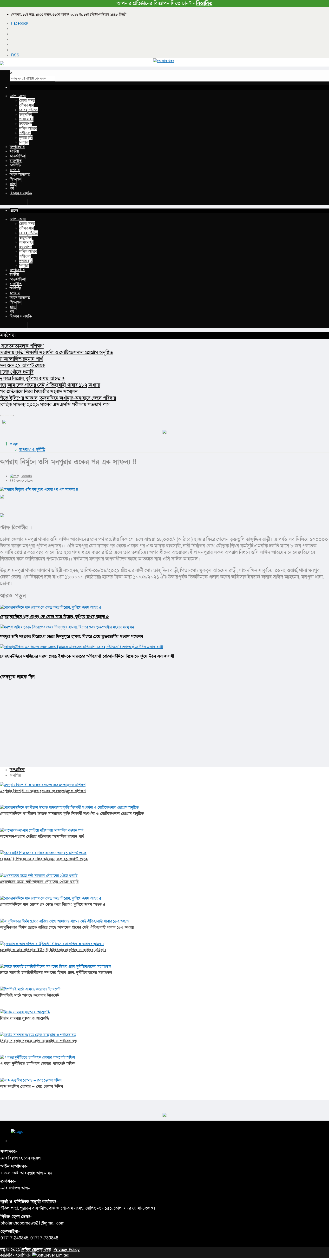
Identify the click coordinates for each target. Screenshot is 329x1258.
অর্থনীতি (15, 165)
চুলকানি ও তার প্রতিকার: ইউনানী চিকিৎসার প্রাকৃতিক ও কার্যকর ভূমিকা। (53, 950)
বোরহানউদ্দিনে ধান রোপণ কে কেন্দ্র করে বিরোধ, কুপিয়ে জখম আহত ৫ (54, 616)
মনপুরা (24, 142)
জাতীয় (14, 151)
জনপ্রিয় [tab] (15, 775)
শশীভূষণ (25, 133)
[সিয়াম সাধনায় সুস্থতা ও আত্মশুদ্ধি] (25, 1012)
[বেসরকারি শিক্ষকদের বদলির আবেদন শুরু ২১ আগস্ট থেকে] (43, 853)
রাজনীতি (16, 160)
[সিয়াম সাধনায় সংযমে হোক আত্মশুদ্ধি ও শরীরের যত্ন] (38, 1034)
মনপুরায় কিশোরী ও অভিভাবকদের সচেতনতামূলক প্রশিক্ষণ (43, 791)
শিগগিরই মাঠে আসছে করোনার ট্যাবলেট (29, 995)
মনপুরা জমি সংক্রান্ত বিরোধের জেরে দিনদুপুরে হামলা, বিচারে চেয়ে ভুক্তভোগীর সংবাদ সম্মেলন (71, 636)
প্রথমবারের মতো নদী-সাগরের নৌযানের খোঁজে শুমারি (39, 881)
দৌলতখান (26, 105)
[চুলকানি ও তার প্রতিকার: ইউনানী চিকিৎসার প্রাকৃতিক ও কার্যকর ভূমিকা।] (52, 944)
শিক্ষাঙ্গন (15, 179)
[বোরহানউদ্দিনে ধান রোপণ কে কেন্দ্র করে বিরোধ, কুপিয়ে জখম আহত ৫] (51, 898)
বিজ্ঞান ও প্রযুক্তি (21, 193)
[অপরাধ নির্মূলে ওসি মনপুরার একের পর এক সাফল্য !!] (164, 489)
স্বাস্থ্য (13, 184)
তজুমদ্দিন (25, 114)
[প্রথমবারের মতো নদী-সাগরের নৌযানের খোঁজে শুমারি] (39, 875)
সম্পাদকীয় (17, 146)
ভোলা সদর (27, 100)
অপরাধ (15, 170)
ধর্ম (12, 188)
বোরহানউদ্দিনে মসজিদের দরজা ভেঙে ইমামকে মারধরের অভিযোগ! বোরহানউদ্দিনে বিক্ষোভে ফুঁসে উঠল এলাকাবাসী (87, 656)
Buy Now (18, 202)
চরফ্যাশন (25, 123)
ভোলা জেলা (18, 96)
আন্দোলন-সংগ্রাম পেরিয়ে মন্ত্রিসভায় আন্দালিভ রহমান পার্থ (42, 836)
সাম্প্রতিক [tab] (17, 770)
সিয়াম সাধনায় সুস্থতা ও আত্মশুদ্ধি (24, 1018)
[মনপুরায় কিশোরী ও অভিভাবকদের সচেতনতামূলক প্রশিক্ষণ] (43, 784)
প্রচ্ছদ (14, 444)
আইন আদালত (20, 174)
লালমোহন (26, 119)
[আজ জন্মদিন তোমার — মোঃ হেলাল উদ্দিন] (30, 1080)
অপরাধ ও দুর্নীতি (32, 449)
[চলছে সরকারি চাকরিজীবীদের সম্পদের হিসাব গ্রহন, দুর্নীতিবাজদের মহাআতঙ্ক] (55, 966)
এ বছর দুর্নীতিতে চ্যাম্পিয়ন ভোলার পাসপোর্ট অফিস (37, 1063)
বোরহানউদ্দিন (28, 110)
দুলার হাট (26, 137)
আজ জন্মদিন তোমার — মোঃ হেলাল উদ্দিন (31, 1086)
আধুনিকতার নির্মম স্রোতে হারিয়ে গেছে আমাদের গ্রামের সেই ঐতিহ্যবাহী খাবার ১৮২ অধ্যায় (67, 927)
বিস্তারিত (204, 3)
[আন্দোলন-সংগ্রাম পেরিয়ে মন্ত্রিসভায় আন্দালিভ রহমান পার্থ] (42, 830)
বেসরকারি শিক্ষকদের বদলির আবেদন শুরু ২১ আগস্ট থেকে (44, 859)
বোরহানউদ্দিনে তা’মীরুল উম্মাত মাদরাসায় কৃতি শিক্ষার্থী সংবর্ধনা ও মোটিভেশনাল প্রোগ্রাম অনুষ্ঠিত (72, 813)
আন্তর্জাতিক (18, 156)
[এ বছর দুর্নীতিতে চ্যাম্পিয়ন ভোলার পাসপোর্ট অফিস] (37, 1057)
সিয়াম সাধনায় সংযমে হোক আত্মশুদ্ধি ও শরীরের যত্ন (38, 1040)
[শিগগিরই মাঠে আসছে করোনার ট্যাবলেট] (30, 989)
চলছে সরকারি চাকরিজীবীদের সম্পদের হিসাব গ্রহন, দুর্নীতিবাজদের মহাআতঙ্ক (56, 972)
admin (27, 476)
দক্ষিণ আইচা (28, 128)
